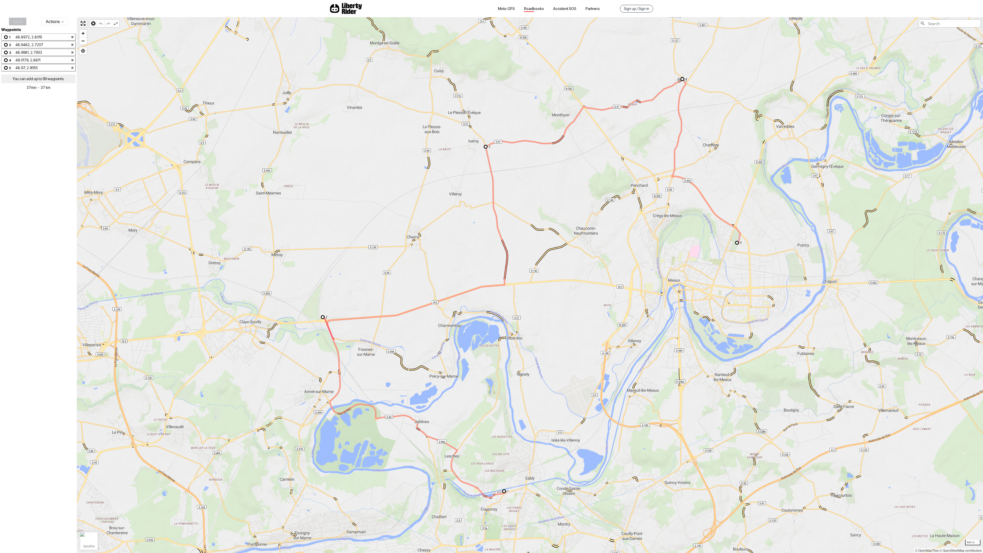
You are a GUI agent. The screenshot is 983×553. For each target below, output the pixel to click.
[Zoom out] (83, 41)
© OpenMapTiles (927, 550)
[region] (530, 285)
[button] (38, 37)
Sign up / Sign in (636, 8)
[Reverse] (115, 23)
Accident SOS (564, 8)
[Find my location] (83, 51)
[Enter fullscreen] (83, 23)
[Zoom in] (83, 33)
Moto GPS (506, 8)
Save (18, 21)
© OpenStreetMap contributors (960, 550)
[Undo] (100, 23)
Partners (592, 8)
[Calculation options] (93, 23)
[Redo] (108, 23)
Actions (53, 21)
